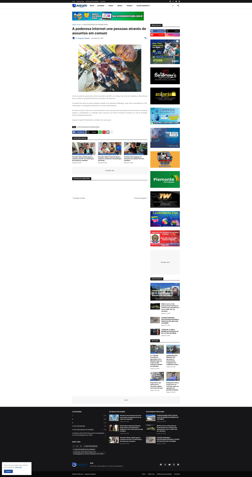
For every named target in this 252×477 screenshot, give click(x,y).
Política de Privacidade (92, 1)
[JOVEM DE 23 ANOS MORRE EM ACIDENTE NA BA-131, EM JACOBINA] (155, 332)
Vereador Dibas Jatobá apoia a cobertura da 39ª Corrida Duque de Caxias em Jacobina (83, 158)
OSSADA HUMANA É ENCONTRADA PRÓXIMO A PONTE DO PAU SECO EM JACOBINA (170, 320)
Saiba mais (18, 467)
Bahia (111, 5)
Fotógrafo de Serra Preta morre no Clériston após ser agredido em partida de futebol (172, 386)
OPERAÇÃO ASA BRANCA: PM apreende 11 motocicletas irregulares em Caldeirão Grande (172, 360)
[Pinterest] (104, 132)
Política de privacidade (164, 474)
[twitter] (173, 1)
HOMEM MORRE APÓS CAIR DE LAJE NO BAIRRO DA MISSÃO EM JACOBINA (167, 417)
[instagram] (174, 464)
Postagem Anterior (79, 198)
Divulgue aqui (165, 262)
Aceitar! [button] (8, 471)
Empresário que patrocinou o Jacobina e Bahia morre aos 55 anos (156, 385)
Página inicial (76, 24)
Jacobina (100, 5)
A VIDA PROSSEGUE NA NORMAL (89, 429)
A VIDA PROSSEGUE (89, 426)
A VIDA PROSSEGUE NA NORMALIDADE (95, 24)
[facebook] (170, 1)
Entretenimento (143, 5)
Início (73, 1)
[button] (173, 6)
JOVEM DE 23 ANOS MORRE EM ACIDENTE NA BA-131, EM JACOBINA (169, 331)
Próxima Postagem (140, 198)
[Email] (108, 132)
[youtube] (176, 1)
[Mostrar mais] (111, 132)
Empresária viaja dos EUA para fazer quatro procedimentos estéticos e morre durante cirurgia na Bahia (131, 428)
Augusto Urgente (90, 474)
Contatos (102, 1)
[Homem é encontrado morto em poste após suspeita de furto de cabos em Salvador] (114, 418)
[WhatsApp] (100, 132)
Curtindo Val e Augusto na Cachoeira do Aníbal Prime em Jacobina (134, 158)
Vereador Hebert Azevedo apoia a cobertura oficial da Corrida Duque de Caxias (109, 158)
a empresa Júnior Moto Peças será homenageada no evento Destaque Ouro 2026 (89, 435)
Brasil (119, 5)
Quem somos (80, 1)
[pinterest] (179, 1)
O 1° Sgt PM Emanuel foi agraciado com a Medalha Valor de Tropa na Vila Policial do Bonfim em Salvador (156, 361)
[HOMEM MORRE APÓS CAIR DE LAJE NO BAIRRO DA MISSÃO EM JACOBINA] (151, 418)
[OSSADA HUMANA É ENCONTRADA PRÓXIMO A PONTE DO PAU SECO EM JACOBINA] (155, 320)
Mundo (129, 5)
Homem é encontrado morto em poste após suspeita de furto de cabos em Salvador (130, 417)
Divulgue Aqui (109, 170)
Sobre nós (151, 474)
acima (126, 400)
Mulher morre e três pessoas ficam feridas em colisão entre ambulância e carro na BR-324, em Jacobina (170, 307)
